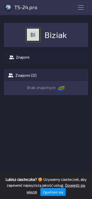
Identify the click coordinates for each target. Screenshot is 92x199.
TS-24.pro (25, 7)
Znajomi (22, 57)
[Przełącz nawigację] (81, 7)
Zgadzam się (53, 192)
